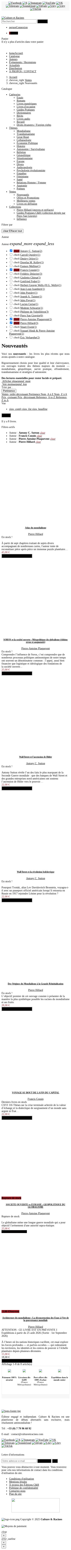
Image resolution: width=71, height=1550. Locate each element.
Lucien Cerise (29, 304)
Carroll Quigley (30, 254)
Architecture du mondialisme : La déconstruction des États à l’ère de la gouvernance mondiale (35, 1319)
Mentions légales (18, 1481)
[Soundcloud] (27, 6)
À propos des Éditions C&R (24, 1484)
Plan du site (15, 1494)
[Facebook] (15, 3)
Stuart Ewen (28, 327)
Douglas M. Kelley (32, 262)
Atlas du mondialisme (35, 528)
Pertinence (9, 390)
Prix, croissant (10, 397)
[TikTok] (35, 9)
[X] (24, 3)
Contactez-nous (17, 1490)
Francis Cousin (29, 270)
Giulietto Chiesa (30, 277)
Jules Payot (27, 300)
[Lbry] (52, 6)
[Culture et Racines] (13, 17)
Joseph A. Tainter (31, 296)
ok (55, 1461)
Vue (4, 403)
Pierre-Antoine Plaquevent (36, 319)
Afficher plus (16, 381)
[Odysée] (41, 6)
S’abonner (44, 1461)
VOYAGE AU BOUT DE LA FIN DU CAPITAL (35, 1093)
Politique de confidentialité (23, 1487)
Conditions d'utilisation (21, 1478)
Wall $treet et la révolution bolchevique (35, 872)
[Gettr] (61, 6)
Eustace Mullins (30, 266)
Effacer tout (12, 231)
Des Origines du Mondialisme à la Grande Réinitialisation (35, 984)
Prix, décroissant (27, 397)
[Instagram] (35, 3)
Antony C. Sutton (31, 251)
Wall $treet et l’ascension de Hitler (35, 757)
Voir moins (14, 384)
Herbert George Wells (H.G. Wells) (40, 285)
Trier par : (7, 387)
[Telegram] (12, 6)
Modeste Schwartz (31, 308)
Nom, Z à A (60, 394)
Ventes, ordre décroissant (15, 394)
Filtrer (6, 415)
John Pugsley (28, 292)
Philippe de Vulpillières (34, 311)
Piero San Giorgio (31, 315)
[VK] (59, 3)
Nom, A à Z (47, 394)
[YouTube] (48, 3)
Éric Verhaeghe (30, 337)
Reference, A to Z (46, 397)
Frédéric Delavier (31, 273)
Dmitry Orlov (29, 258)
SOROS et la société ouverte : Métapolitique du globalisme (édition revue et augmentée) (35, 641)
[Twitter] (18, 1439)
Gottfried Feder (30, 281)
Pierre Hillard (29, 323)
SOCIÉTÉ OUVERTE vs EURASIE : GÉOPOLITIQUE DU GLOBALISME (35, 1205)
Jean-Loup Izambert (32, 289)
